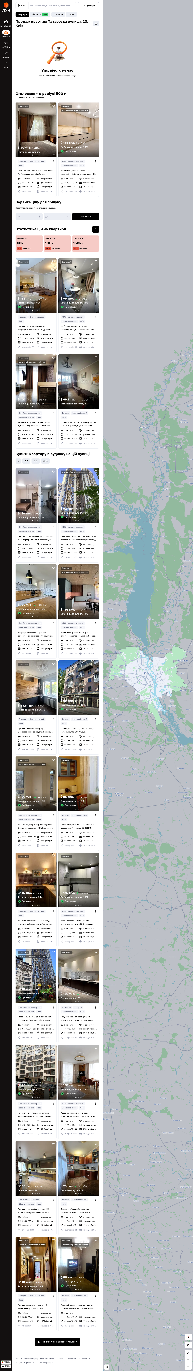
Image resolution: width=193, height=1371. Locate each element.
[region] (148, 685)
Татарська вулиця (23, 1363)
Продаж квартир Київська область (39, 1359)
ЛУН (17, 1359)
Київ (21, 165)
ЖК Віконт (66, 1007)
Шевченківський (37, 161)
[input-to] (57, 216)
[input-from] (29, 216)
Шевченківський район (77, 1359)
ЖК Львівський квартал (72, 161)
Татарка (22, 161)
